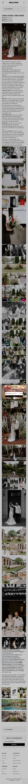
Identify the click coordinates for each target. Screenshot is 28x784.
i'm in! (14, 396)
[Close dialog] (25, 386)
